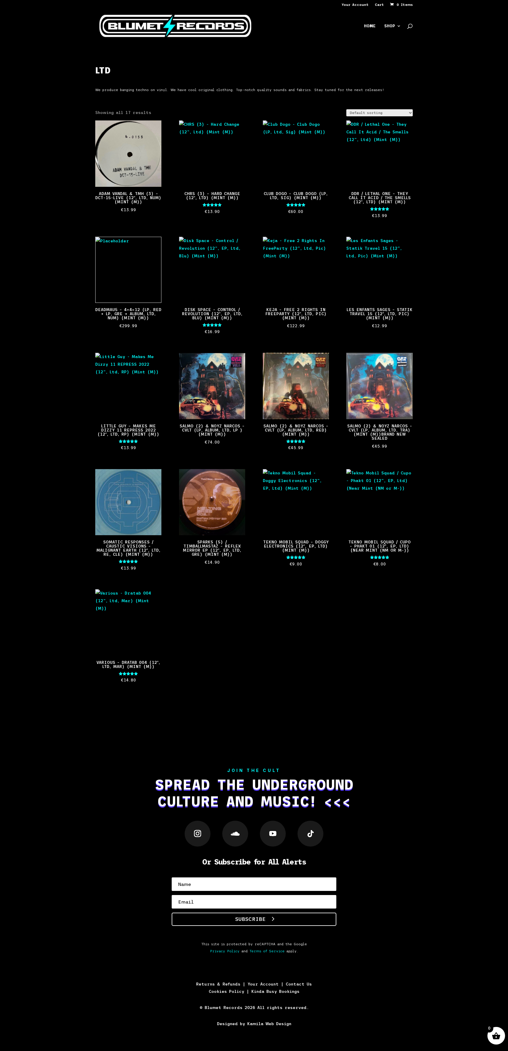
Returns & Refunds (218, 984)
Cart (379, 5)
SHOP (389, 26)
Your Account (355, 5)
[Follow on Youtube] (273, 834)
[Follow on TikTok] (310, 834)
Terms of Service (267, 951)
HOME (370, 26)
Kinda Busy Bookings (275, 991)
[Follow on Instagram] (197, 834)
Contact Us (299, 984)
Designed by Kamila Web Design (254, 1023)
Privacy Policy (225, 951)
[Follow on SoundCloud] (235, 834)
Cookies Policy (226, 991)
